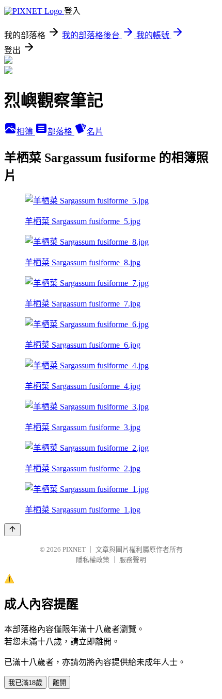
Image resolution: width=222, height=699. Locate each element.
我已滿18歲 (25, 683)
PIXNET (74, 549)
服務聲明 (132, 560)
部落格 (60, 131)
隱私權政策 (92, 560)
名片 (95, 131)
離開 (59, 683)
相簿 (26, 131)
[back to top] (12, 529)
